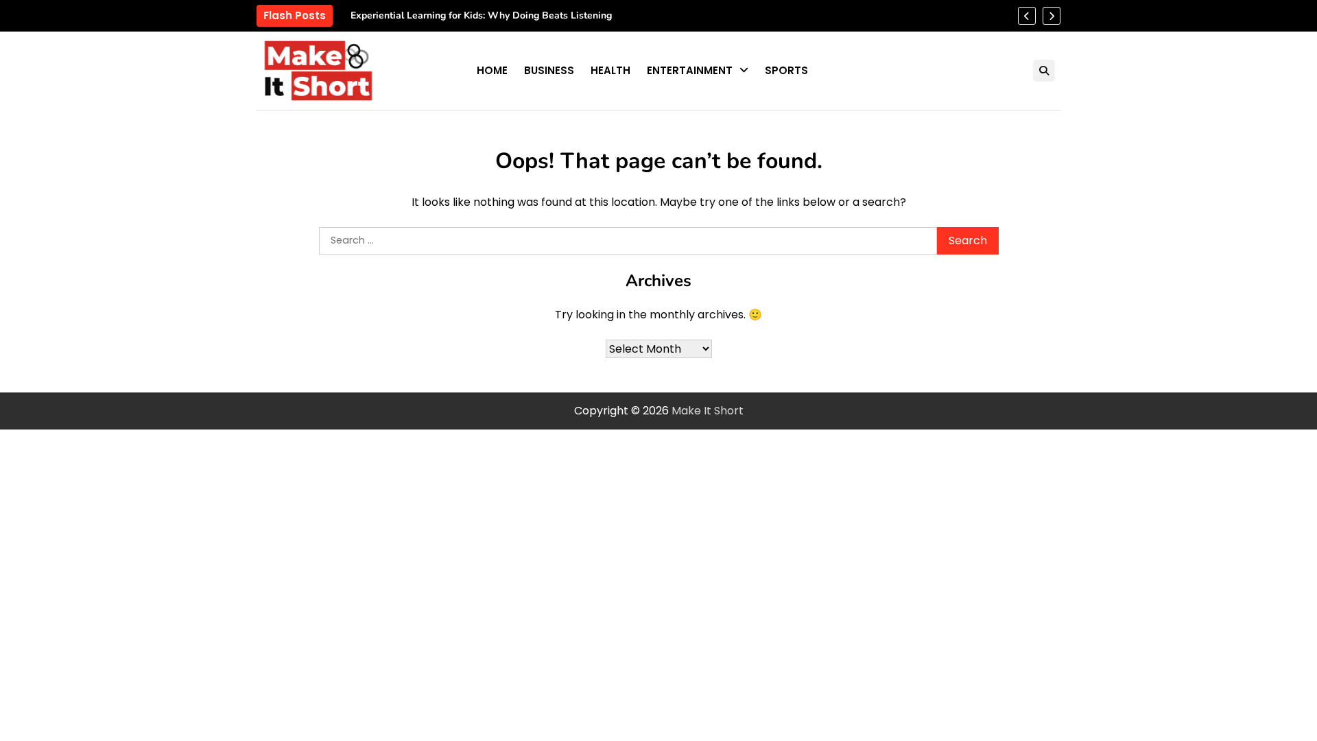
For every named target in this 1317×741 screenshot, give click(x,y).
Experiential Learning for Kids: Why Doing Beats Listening (481, 16)
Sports (786, 70)
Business (549, 70)
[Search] (1044, 71)
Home (492, 70)
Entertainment (690, 70)
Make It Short (708, 411)
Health (610, 70)
